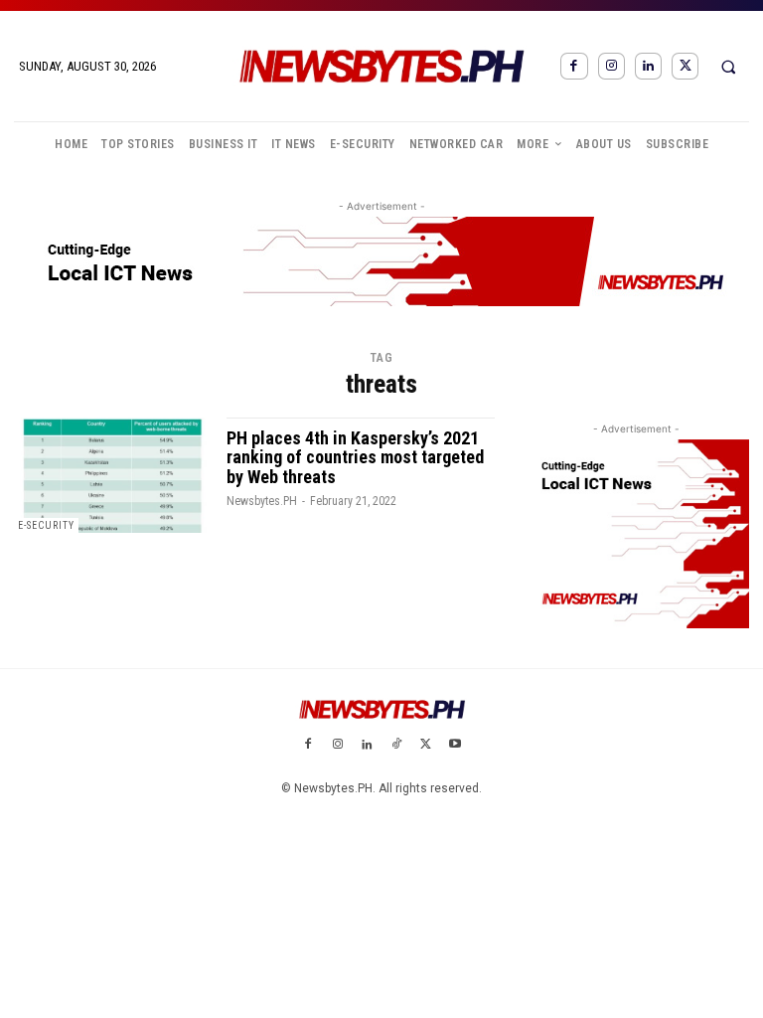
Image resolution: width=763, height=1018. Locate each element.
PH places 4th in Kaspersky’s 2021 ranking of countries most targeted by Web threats (355, 457)
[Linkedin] (648, 66)
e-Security (46, 525)
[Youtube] (455, 746)
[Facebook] (573, 66)
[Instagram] (611, 66)
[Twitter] (685, 66)
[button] (728, 66)
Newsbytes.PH (262, 501)
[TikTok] (396, 746)
